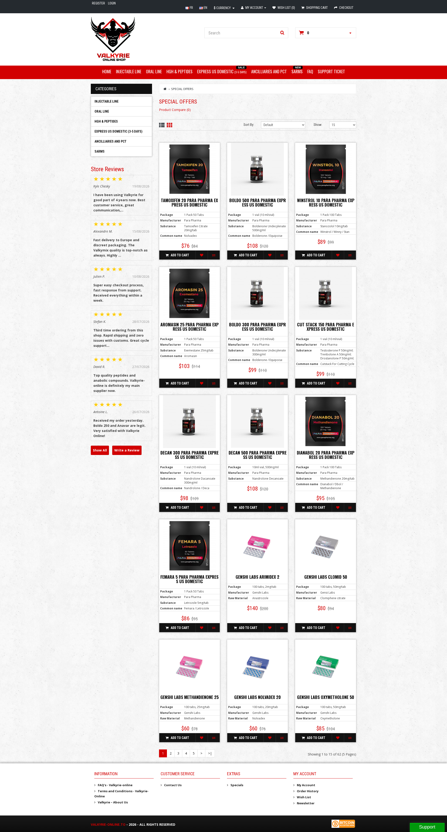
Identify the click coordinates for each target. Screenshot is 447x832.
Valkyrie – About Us (113, 802)
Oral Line (154, 71)
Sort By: (249, 125)
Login (112, 3)
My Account (306, 785)
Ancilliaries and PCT (269, 71)
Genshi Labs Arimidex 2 (257, 577)
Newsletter (306, 803)
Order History (307, 791)
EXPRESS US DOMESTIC (222, 71)
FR (191, 8)
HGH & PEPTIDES (179, 71)
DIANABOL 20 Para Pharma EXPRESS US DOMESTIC (325, 455)
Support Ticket (331, 71)
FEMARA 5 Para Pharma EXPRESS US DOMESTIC (189, 579)
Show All (100, 450)
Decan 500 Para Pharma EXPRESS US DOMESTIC (258, 455)
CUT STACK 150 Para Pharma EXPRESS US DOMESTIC (325, 326)
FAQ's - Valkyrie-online (115, 785)
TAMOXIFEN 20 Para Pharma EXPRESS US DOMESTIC (189, 202)
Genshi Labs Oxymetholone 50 (325, 697)
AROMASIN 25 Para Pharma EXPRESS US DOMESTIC (189, 326)
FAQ (310, 71)
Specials (236, 785)
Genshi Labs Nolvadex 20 (257, 697)
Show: (318, 125)
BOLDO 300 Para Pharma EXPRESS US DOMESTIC (257, 326)
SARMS (297, 71)
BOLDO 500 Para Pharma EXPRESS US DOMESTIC (257, 202)
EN (205, 8)
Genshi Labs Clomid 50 (325, 577)
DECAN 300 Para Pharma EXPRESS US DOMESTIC (189, 455)
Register (98, 3)
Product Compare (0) (175, 109)
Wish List (304, 797)
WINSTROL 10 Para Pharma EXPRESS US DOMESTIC (325, 202)
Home (106, 71)
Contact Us (173, 785)
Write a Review (126, 450)
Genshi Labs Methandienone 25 (189, 697)
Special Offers (182, 89)
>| (210, 753)
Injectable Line (128, 71)
